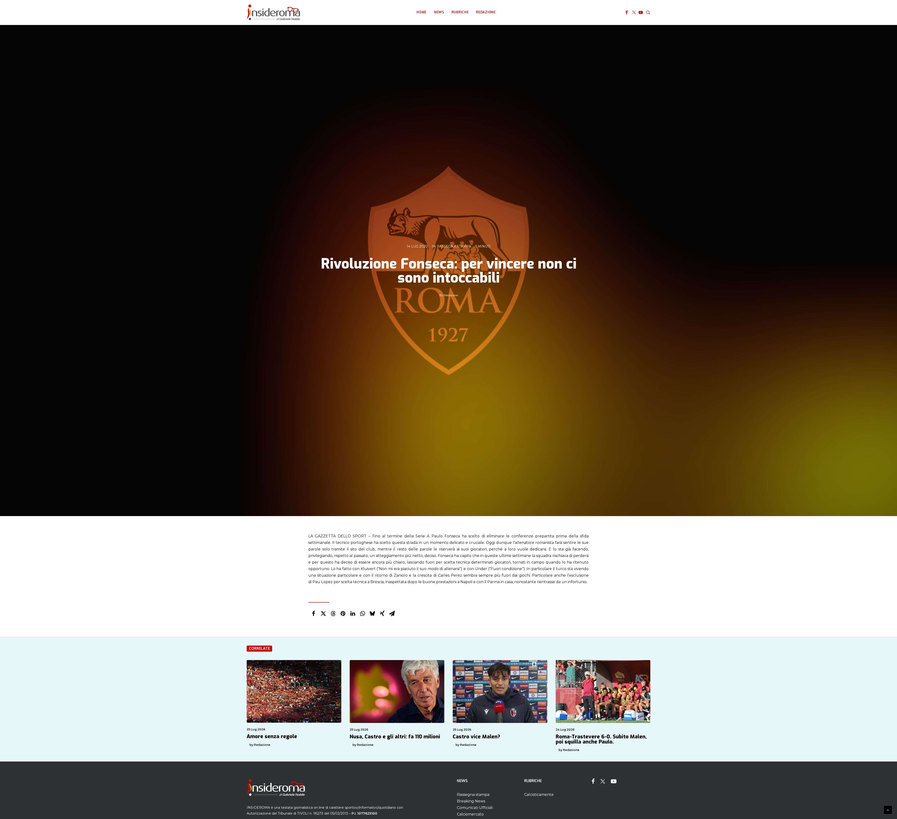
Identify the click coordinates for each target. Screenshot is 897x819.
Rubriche (460, 12)
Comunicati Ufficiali (475, 807)
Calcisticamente (539, 794)
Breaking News (471, 801)
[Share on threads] (333, 613)
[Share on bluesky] (372, 613)
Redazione (485, 12)
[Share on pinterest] (343, 613)
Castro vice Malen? (476, 736)
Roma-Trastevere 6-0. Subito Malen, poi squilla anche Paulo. (601, 739)
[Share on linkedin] (352, 613)
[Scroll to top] (888, 809)
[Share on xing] (382, 613)
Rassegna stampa (454, 246)
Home (421, 12)
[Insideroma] (273, 12)
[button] (627, 12)
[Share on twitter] (323, 613)
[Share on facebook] (313, 613)
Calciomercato (470, 814)
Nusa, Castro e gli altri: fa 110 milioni (395, 736)
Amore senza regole (272, 736)
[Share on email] (392, 613)
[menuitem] (421, 12)
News (439, 12)
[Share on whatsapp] (362, 613)
